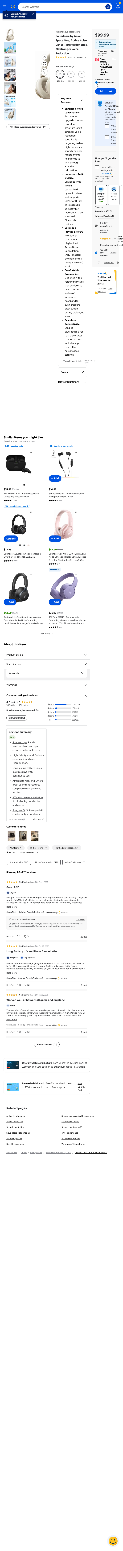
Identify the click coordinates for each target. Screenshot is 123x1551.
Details (113, 252)
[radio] (60, 76)
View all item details (72, 361)
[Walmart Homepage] (12, 6)
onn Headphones (70, 1132)
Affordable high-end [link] (23, 780)
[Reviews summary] (74, 57)
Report (84, 936)
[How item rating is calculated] (37, 710)
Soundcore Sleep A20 (72, 1127)
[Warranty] (83, 673)
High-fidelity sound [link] (23, 755)
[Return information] (97, 85)
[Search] (108, 6)
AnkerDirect (106, 226)
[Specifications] (85, 664)
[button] (39, 75)
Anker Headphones (15, 1116)
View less (37, 819)
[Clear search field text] (104, 7)
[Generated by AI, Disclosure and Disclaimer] (95, 361)
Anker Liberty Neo (14, 1121)
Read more (11, 906)
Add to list (109, 262)
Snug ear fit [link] (18, 810)
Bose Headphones (15, 1144)
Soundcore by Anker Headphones (78, 1116)
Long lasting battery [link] (23, 767)
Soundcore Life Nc (70, 1121)
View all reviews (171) (47, 1044)
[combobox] (65, 7)
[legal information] (112, 51)
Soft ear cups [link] (19, 742)
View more (45, 633)
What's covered (112, 112)
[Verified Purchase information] (36, 882)
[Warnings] (85, 684)
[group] (71, 57)
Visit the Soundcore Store (68, 31)
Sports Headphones (71, 1138)
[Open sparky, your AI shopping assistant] (113, 1541)
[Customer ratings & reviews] (85, 694)
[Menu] (5, 6)
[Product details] (85, 654)
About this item (15, 644)
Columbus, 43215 (103, 211)
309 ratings (81, 57)
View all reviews (17, 717)
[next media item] (44, 73)
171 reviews (24, 705)
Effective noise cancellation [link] (27, 797)
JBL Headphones (14, 1138)
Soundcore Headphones (18, 1132)
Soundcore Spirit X (15, 1127)
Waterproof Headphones (73, 1144)
